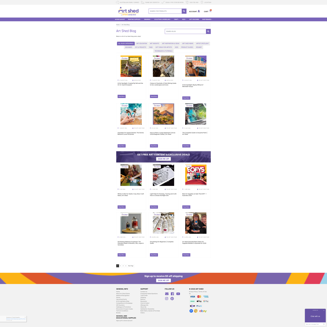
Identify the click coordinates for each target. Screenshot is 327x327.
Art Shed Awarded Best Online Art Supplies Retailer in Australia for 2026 (194, 242)
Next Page (130, 266)
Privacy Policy (193, 291)
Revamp (199, 47)
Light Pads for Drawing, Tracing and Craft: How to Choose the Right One (163, 194)
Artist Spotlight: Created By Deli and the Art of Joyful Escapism (130, 84)
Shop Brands (206, 19)
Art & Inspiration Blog (122, 301)
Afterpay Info (144, 305)
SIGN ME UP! (163, 159)
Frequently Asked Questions (149, 293)
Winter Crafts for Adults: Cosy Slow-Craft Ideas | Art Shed (131, 194)
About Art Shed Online (123, 293)
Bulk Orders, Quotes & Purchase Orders (150, 312)
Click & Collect (145, 303)
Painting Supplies (134, 19)
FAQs (151, 47)
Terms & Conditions (122, 311)
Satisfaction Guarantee (147, 309)
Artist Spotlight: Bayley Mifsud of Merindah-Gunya (192, 85)
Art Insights (154, 43)
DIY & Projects (140, 47)
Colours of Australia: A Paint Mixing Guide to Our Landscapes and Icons (163, 84)
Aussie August (120, 19)
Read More (122, 96)
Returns (143, 299)
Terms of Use (203, 291)
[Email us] (167, 294)
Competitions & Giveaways (124, 303)
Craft (176, 19)
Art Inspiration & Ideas (170, 43)
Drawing (147, 19)
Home (118, 291)
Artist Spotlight (202, 43)
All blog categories (125, 43)
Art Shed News (187, 43)
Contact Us (144, 291)
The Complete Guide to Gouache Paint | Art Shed (194, 133)
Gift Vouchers (194, 19)
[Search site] (184, 11)
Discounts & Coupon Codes (124, 309)
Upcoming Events (121, 299)
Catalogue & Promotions (123, 307)
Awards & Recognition (122, 295)
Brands (118, 313)
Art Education (141, 43)
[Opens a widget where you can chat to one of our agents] (315, 317)
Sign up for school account (124, 320)
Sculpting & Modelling (162, 19)
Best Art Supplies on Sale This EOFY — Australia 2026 (194, 194)
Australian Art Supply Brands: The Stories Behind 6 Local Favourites (131, 133)
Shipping (143, 297)
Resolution (144, 301)
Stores (118, 297)
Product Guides (187, 47)
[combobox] (167, 11)
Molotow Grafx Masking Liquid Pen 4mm (16, 318)
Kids (183, 19)
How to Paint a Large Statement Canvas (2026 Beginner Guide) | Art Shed (162, 133)
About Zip (143, 307)
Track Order (144, 295)
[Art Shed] (128, 11)
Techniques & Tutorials (163, 51)
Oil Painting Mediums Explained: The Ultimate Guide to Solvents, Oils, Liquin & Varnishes (130, 242)
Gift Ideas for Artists (164, 47)
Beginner (128, 47)
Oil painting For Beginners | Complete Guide (161, 242)
